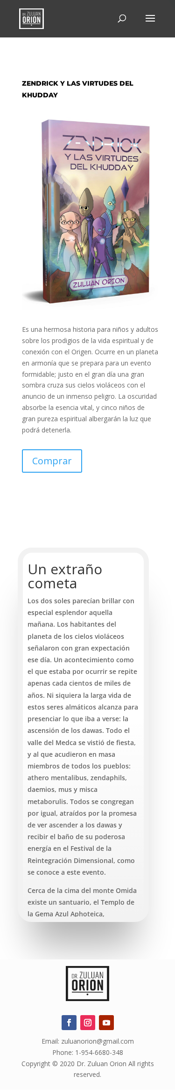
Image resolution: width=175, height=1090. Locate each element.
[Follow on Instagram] (87, 1022)
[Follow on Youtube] (106, 1022)
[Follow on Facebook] (69, 1022)
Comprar (52, 460)
